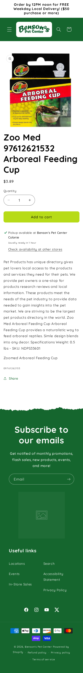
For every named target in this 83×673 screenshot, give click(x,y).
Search (49, 563)
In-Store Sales (20, 584)
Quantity (10, 191)
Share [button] (13, 378)
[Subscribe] (69, 479)
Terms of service (43, 659)
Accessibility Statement (53, 577)
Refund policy (37, 652)
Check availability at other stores (35, 249)
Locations (17, 563)
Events (14, 574)
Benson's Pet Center (38, 646)
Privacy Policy (55, 590)
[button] (9, 29)
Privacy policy (60, 652)
